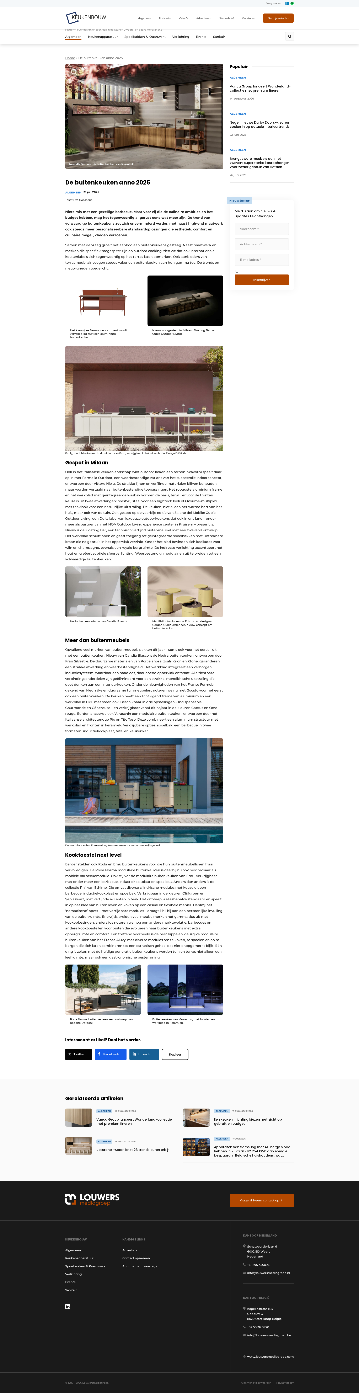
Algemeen (73, 37)
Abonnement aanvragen (141, 1266)
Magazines (144, 18)
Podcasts (165, 18)
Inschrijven (261, 280)
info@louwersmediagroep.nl (268, 1273)
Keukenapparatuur (103, 37)
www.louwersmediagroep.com (270, 1357)
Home (70, 58)
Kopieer (175, 1054)
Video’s (183, 18)
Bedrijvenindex (278, 18)
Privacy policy (285, 1382)
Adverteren (203, 18)
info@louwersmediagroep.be (269, 1335)
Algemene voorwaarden (256, 1382)
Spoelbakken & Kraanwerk (145, 37)
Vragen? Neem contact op (259, 1200)
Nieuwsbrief (226, 18)
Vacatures (248, 18)
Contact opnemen (136, 1258)
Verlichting (180, 37)
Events (201, 37)
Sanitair (219, 37)
